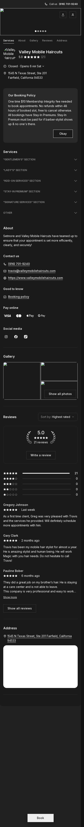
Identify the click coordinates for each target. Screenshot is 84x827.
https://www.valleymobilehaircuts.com (35, 277)
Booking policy (18, 296)
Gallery (34, 40)
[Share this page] (63, 14)
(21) (43, 57)
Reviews (47, 40)
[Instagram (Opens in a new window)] (6, 337)
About (21, 40)
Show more (10, 597)
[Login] (73, 14)
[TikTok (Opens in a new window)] (26, 337)
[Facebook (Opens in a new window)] (16, 337)
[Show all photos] (40, 21)
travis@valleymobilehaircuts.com (31, 271)
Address (62, 40)
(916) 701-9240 (68, 4)
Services (8, 40)
